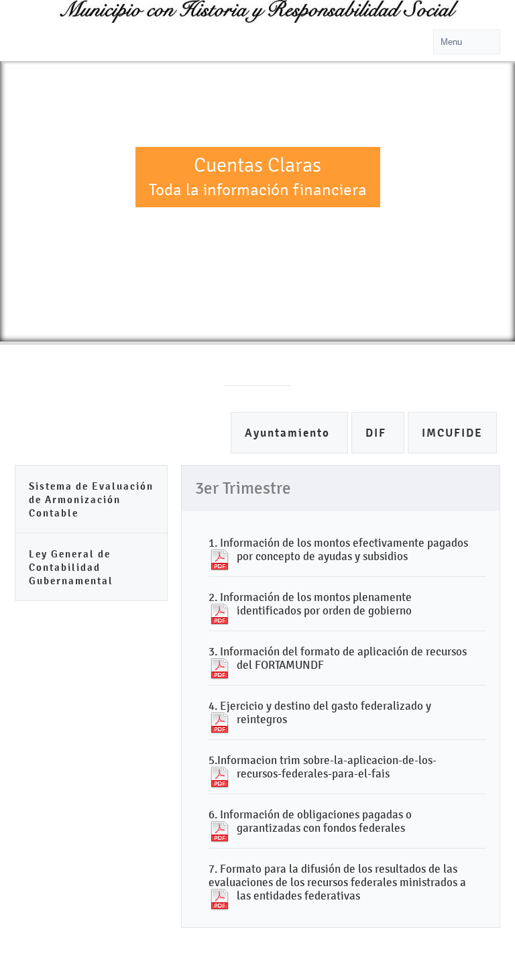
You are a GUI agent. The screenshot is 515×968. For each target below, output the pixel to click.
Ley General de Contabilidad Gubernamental (71, 567)
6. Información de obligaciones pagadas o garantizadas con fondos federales (310, 821)
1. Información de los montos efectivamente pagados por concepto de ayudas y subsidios (338, 549)
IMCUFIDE (452, 433)
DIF (377, 433)
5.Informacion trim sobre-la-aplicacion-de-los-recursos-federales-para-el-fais (323, 766)
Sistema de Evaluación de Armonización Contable (91, 499)
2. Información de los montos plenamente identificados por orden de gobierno (310, 603)
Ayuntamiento (289, 433)
